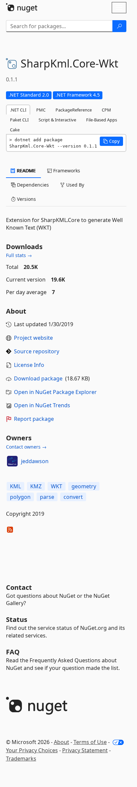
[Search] (119, 26)
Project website (33, 337)
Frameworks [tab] (66, 170)
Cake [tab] (15, 130)
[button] (111, 141)
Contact (19, 587)
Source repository (36, 351)
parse (47, 497)
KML (15, 486)
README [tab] (26, 170)
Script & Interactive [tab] (57, 120)
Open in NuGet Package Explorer (55, 392)
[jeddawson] (12, 461)
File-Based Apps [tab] (101, 120)
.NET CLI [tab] (18, 110)
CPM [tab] (106, 110)
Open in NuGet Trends (42, 405)
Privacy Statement (85, 750)
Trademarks (21, 758)
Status (16, 619)
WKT (56, 486)
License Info (29, 365)
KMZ (36, 486)
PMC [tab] (41, 110)
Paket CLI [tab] (19, 120)
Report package (34, 418)
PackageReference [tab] (74, 110)
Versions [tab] (26, 199)
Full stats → (19, 255)
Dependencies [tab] (32, 185)
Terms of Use (90, 742)
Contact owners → (26, 447)
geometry (83, 486)
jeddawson (35, 461)
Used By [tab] (74, 185)
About (61, 742)
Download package (38, 378)
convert (73, 497)
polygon (20, 497)
